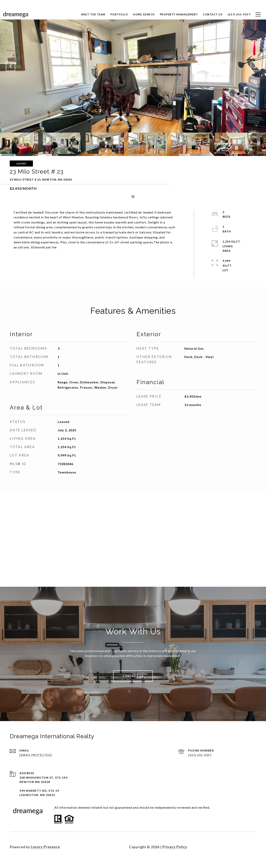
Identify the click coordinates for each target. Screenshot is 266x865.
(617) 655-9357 (199, 755)
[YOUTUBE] (252, 847)
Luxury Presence (45, 847)
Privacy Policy (174, 847)
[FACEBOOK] (231, 847)
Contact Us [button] (133, 676)
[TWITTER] (242, 847)
